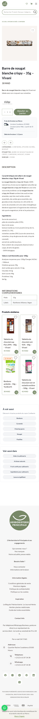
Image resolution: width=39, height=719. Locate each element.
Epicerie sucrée (12, 21)
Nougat (5, 149)
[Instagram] (12, 675)
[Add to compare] (10, 142)
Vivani (27, 154)
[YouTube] (19, 675)
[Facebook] (5, 675)
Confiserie (21, 21)
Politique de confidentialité (19, 589)
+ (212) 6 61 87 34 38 (22, 657)
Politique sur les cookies (19, 592)
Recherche (34, 12)
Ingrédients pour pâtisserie (19, 472)
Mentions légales (19, 586)
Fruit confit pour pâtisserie (19, 466)
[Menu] (36, 4)
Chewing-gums (19, 429)
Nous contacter (19, 567)
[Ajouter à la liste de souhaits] (4, 142)
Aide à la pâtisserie (19, 456)
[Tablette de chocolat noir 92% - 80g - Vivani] (28, 326)
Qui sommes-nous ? (19, 549)
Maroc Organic (19, 716)
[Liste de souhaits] (27, 4)
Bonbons (20, 418)
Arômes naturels (19, 461)
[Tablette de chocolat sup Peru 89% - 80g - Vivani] (10, 326)
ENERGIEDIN (30, 691)
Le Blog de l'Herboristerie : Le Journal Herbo (19, 604)
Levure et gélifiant (19, 477)
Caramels (19, 424)
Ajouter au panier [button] (16, 352)
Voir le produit (16, 392)
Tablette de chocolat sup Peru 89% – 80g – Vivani (10, 343)
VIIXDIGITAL (9, 694)
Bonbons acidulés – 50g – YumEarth (10, 384)
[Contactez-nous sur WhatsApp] (4, 708)
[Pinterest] (26, 675)
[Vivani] (7, 102)
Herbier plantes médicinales (19, 607)
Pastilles (19, 439)
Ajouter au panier (22, 112)
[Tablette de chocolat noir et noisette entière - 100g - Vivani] (28, 367)
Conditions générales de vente (19, 583)
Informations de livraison (19, 570)
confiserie (12, 154)
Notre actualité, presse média (19, 554)
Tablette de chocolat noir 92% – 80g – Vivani (27, 343)
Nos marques (19, 551)
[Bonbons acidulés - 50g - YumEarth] (10, 367)
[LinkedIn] (33, 675)
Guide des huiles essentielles (19, 610)
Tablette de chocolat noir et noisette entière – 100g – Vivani (28, 384)
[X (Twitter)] (19, 682)
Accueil (4, 21)
